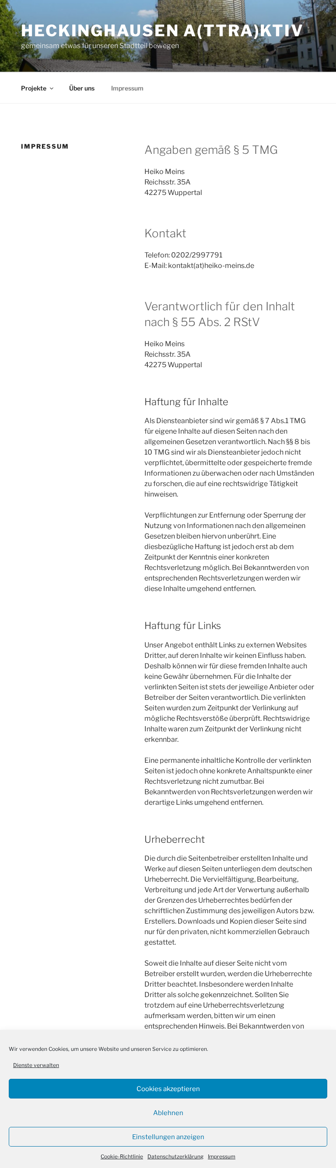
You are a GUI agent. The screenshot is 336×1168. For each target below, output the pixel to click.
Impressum (221, 1156)
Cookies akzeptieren (168, 1089)
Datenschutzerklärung (175, 1156)
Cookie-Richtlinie (122, 1156)
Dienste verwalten (36, 1065)
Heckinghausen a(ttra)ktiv (162, 30)
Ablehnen (168, 1113)
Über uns (81, 88)
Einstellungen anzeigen (168, 1137)
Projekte (33, 88)
